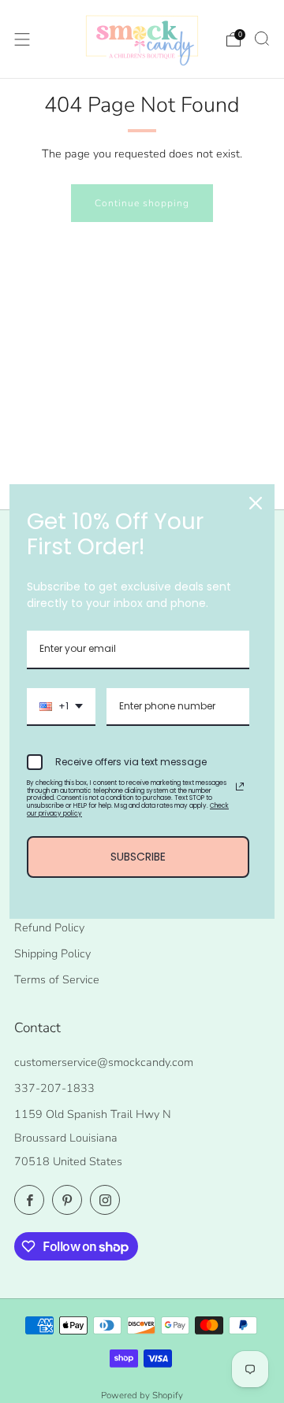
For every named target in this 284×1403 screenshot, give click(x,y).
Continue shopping (142, 203)
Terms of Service (56, 979)
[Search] (262, 38)
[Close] (256, 503)
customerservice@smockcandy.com (103, 1062)
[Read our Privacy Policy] (239, 786)
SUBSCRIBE (138, 856)
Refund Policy (49, 927)
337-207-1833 (54, 1088)
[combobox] (61, 707)
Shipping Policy (52, 953)
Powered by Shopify (142, 1395)
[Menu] (22, 39)
